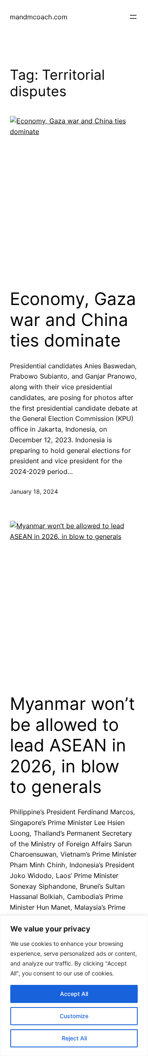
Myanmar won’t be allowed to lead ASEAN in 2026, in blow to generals (72, 745)
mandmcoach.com (38, 17)
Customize (74, 1015)
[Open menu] (133, 17)
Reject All (74, 1038)
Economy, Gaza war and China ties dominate (73, 320)
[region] (74, 985)
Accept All (74, 993)
